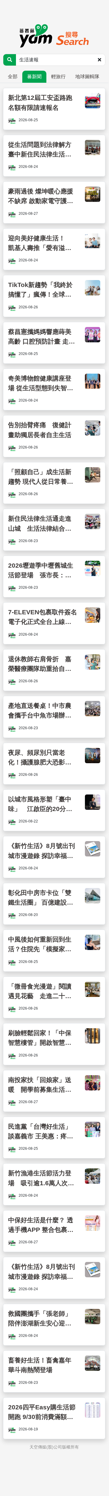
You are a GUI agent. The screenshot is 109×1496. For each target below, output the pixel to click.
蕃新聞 (34, 76)
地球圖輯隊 (87, 76)
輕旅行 (58, 76)
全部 (12, 76)
